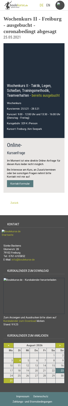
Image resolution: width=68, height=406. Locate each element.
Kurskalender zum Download (27, 271)
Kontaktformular (20, 183)
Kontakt (12, 224)
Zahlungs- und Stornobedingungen (32, 401)
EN (48, 5)
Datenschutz (40, 396)
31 (11, 380)
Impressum (22, 396)
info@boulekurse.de (23, 259)
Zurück (14, 202)
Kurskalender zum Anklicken (27, 335)
